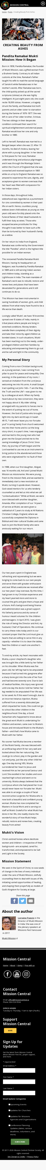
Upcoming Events (18, 1104)
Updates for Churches (20, 1110)
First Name (8, 1077)
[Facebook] (14, 899)
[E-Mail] (30, 899)
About (12, 965)
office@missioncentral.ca (18, 1000)
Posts (10, 12)
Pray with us (30, 965)
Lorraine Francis (26, 918)
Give (10, 1030)
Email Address (9, 1066)
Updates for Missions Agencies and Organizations (23, 1118)
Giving (19, 965)
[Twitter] (22, 899)
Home (4, 12)
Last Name (8, 1088)
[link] (43, 4)
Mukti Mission (9, 938)
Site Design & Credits (16, 1156)
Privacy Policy (32, 1156)
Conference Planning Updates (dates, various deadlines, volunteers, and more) (22, 1130)
